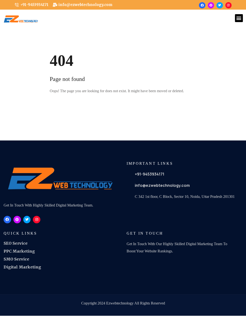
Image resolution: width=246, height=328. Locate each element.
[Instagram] (228, 5)
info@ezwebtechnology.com (162, 185)
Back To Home (68, 106)
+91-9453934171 (149, 174)
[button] (239, 18)
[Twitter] (219, 5)
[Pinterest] (211, 5)
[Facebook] (202, 5)
